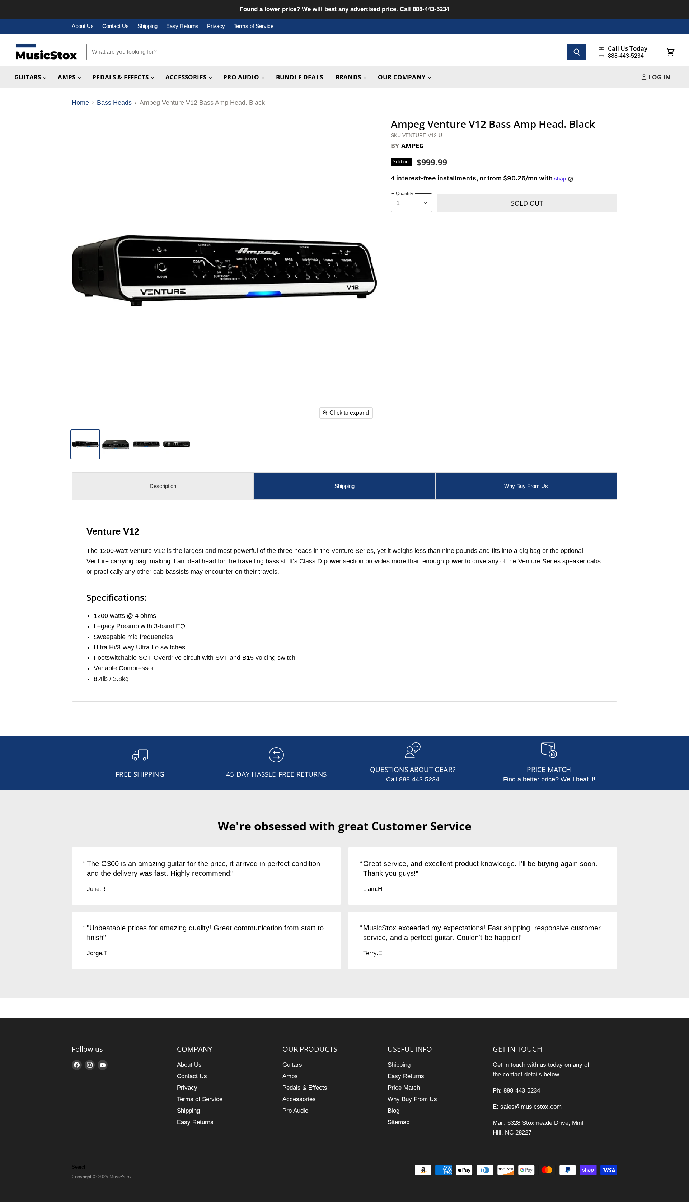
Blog (393, 1110)
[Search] (576, 52)
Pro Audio (242, 77)
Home (80, 102)
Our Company (402, 77)
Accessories (186, 77)
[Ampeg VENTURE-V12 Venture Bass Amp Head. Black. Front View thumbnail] (146, 444)
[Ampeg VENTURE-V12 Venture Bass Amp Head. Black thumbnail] (116, 444)
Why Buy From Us (412, 1099)
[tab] (163, 486)
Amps (67, 77)
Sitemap (398, 1122)
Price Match (404, 1087)
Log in (658, 77)
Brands (349, 77)
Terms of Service (253, 26)
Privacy (216, 26)
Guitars (28, 77)
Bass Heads (114, 102)
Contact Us (115, 26)
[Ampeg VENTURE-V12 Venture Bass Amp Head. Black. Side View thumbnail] (85, 444)
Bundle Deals (299, 77)
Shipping (147, 26)
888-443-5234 (626, 56)
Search (79, 1167)
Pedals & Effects (121, 77)
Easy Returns (182, 26)
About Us (83, 26)
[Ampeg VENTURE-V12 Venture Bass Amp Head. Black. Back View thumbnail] (177, 444)
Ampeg (412, 145)
